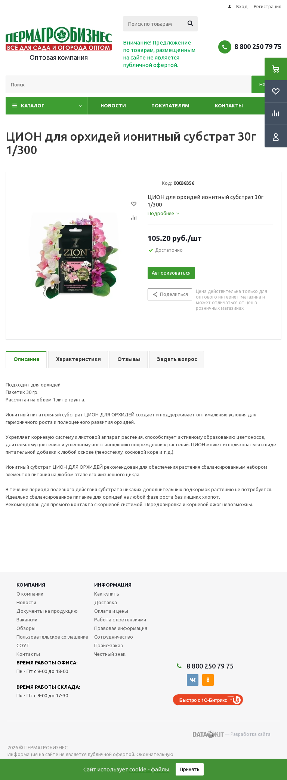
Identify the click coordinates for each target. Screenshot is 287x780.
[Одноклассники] (208, 680)
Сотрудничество (113, 636)
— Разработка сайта (247, 734)
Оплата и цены (111, 611)
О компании (29, 593)
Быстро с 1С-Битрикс (203, 700)
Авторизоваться (171, 272)
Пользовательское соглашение (52, 636)
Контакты (229, 105)
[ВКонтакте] (192, 680)
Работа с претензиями (120, 619)
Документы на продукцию (47, 611)
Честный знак (110, 654)
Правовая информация (120, 628)
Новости (113, 105)
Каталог (32, 105)
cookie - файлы (149, 769)
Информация (113, 584)
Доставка (105, 602)
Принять (190, 769)
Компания (30, 584)
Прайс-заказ (108, 645)
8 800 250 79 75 (257, 46)
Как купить (106, 593)
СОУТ (23, 645)
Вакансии (26, 619)
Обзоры (26, 628)
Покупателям (170, 105)
